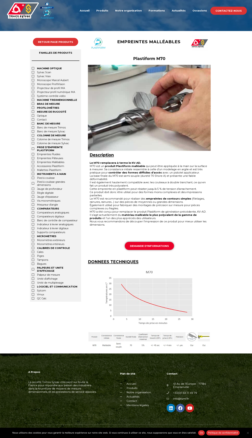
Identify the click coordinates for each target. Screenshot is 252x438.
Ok (201, 432)
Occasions (200, 10)
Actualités (179, 10)
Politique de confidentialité (223, 432)
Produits (102, 10)
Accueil (84, 10)
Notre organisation (128, 10)
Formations (157, 10)
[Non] (247, 433)
